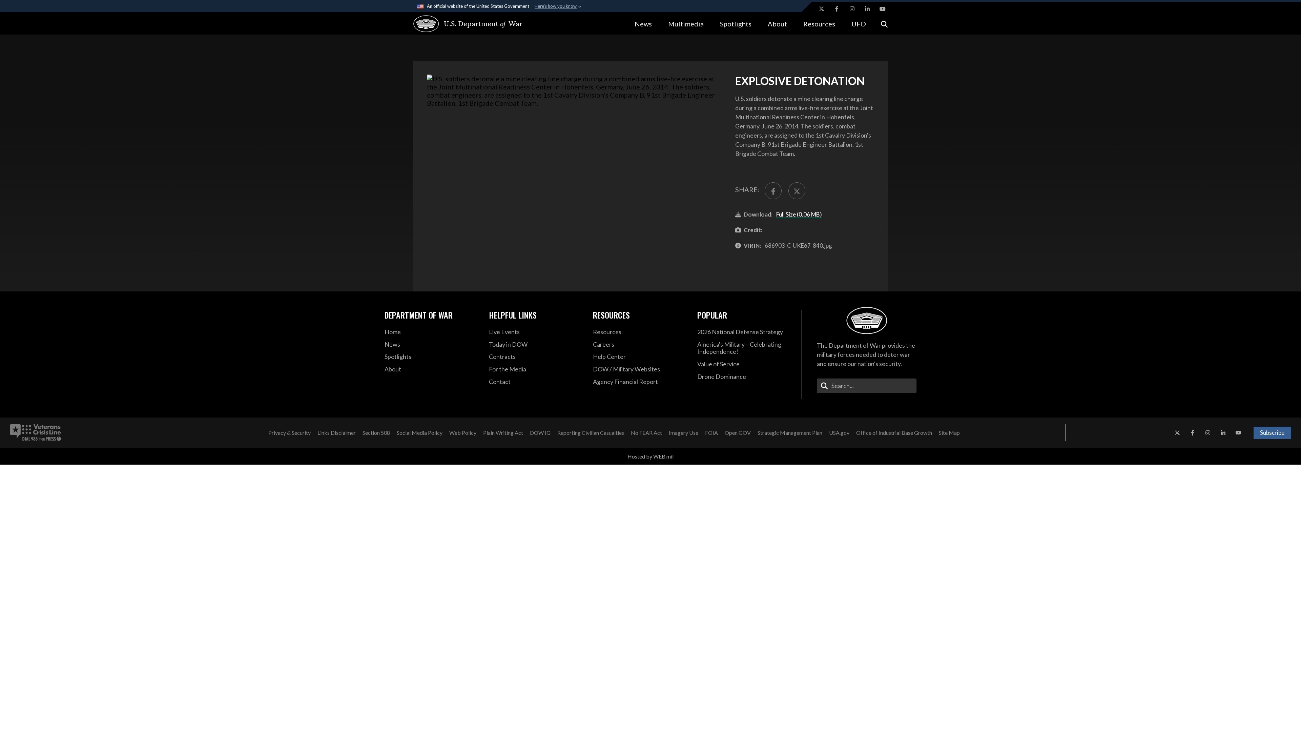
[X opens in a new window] (822, 9)
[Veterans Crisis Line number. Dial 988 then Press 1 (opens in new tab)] (35, 432)
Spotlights (735, 24)
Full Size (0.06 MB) (799, 214)
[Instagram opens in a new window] (852, 9)
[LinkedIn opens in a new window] (867, 9)
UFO (858, 24)
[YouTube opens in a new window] (882, 9)
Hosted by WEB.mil (650, 456)
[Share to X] (796, 190)
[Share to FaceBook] (773, 190)
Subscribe (1272, 432)
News (643, 24)
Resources (819, 24)
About (777, 24)
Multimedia (686, 24)
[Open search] (884, 24)
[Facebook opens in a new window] (837, 9)
